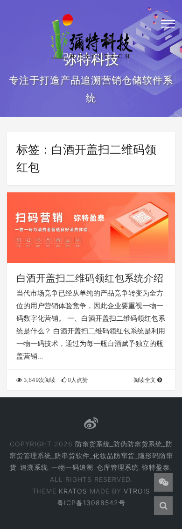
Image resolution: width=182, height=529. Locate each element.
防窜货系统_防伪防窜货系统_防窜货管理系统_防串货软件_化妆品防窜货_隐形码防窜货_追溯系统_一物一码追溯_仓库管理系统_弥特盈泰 (91, 455)
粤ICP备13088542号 (91, 503)
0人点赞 (77, 379)
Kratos (73, 491)
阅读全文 (145, 379)
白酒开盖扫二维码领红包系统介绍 (89, 278)
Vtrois (137, 491)
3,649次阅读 (39, 379)
